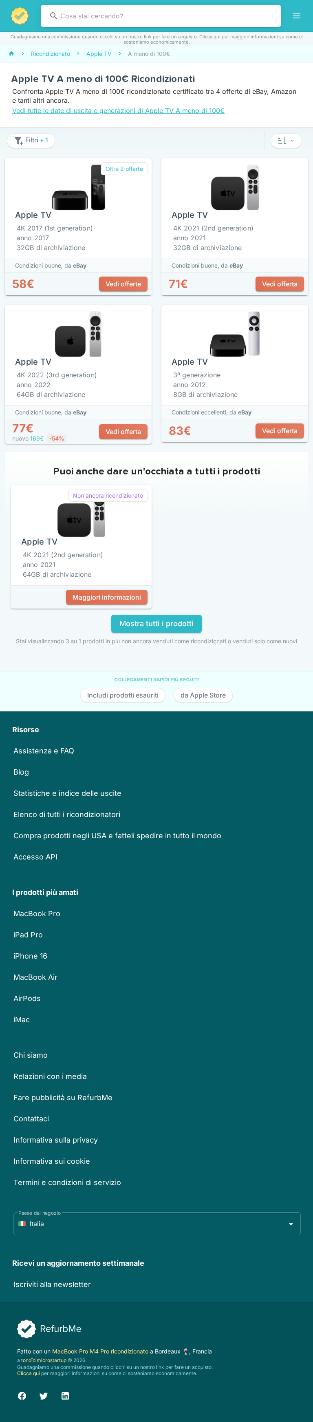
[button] (286, 140)
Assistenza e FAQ (43, 750)
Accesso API (35, 857)
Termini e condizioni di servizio (67, 1182)
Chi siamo (30, 1055)
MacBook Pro (36, 913)
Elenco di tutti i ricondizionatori (66, 814)
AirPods (27, 998)
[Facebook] (22, 1395)
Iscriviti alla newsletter (52, 1284)
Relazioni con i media (50, 1076)
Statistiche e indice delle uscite (67, 793)
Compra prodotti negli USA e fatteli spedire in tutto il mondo (117, 835)
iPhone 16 (30, 956)
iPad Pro (28, 934)
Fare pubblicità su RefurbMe (62, 1097)
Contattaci (31, 1118)
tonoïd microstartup (43, 1360)
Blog (21, 772)
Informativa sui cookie (51, 1161)
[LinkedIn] (65, 1395)
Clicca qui (209, 37)
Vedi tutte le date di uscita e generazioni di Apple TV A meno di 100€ (118, 110)
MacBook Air (35, 977)
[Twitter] (43, 1395)
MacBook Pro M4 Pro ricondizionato (101, 1351)
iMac (21, 1019)
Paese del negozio (39, 1213)
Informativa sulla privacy (55, 1140)
